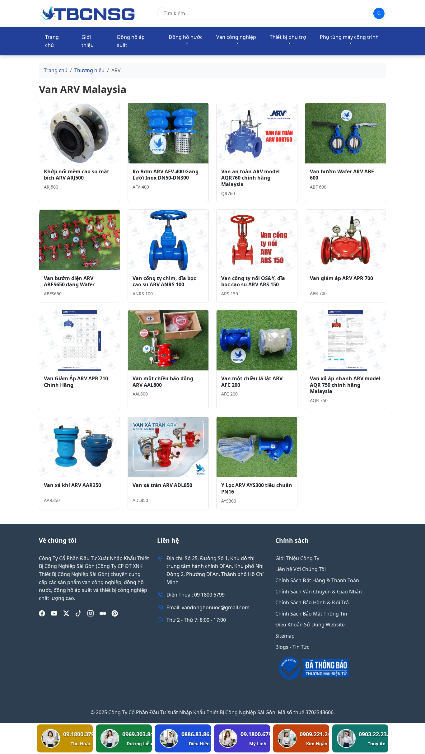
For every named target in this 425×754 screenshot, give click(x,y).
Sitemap (285, 635)
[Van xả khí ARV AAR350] (79, 447)
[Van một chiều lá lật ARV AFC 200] (257, 340)
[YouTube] (54, 613)
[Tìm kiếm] (379, 13)
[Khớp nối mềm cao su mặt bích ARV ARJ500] (79, 133)
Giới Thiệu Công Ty (297, 558)
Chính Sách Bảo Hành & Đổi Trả (312, 602)
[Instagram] (90, 613)
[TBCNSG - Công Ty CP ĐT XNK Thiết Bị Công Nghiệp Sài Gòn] (88, 12)
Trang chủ (52, 41)
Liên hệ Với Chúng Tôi (300, 569)
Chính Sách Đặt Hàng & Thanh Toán (317, 580)
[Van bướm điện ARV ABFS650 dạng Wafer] (79, 240)
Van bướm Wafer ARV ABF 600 (342, 174)
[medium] (103, 613)
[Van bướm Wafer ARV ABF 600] (345, 133)
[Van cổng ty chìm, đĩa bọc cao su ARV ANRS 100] (168, 240)
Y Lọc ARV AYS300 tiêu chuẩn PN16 (256, 488)
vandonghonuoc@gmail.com (216, 607)
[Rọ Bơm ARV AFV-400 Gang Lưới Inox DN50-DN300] (168, 133)
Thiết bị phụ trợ (288, 37)
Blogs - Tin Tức (292, 647)
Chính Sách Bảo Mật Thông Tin (311, 613)
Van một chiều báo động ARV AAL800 (163, 381)
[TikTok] (78, 613)
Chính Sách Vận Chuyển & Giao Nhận (318, 591)
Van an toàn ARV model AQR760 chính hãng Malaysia (250, 178)
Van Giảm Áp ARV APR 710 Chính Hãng (76, 381)
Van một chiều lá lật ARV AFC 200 (252, 381)
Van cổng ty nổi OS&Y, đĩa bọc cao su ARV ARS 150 (253, 281)
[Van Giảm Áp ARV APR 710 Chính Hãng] (79, 340)
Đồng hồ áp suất (131, 41)
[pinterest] (115, 613)
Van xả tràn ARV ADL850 (162, 485)
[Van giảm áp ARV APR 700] (345, 240)
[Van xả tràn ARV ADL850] (168, 447)
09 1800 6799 (209, 594)
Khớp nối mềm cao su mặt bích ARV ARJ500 (76, 174)
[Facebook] (42, 613)
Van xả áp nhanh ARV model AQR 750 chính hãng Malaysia (345, 385)
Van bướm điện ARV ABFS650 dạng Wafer (69, 281)
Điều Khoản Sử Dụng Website (310, 624)
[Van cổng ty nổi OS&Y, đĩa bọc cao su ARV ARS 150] (257, 240)
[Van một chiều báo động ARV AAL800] (168, 340)
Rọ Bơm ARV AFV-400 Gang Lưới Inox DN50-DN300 (165, 174)
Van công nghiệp (236, 37)
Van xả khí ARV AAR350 (72, 485)
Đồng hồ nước (186, 37)
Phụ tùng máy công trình (349, 37)
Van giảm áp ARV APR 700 (341, 278)
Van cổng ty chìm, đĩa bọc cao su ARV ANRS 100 (164, 281)
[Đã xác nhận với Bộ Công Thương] (330, 668)
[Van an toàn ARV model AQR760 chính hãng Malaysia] (257, 133)
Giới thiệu (88, 41)
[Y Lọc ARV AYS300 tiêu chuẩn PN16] (257, 447)
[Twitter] (66, 613)
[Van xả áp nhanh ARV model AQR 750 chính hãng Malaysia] (345, 340)
